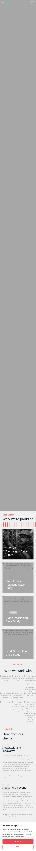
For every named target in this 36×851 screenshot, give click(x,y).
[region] (18, 836)
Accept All (18, 841)
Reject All (18, 847)
